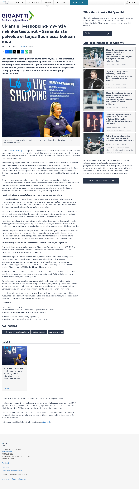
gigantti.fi (46, 422)
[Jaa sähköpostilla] (30, 52)
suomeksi (5, 479)
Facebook (5, 463)
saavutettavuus (56, 332)
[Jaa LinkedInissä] (10, 52)
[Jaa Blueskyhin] (22, 52)
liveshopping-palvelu (19, 151)
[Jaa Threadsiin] (18, 52)
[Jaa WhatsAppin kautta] (26, 52)
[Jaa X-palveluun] (14, 52)
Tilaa (87, 33)
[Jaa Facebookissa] (7, 52)
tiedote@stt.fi (7, 452)
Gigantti (23, 47)
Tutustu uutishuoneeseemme (101, 181)
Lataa (6, 388)
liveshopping (8, 332)
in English (13, 479)
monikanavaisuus (38, 332)
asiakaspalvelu (22, 332)
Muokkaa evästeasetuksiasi (12, 471)
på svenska (22, 479)
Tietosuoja (5, 467)
